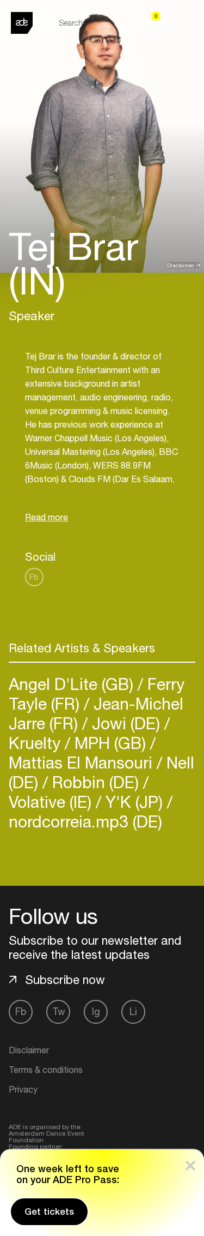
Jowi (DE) (126, 723)
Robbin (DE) (95, 781)
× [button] (190, 1163)
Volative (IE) (52, 801)
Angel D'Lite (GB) (73, 683)
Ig (96, 1011)
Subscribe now (65, 980)
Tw (58, 1011)
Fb (34, 576)
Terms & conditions (46, 1069)
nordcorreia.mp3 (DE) (85, 821)
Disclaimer (180, 265)
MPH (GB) (110, 742)
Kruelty (37, 742)
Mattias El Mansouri (83, 762)
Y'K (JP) (134, 801)
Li (133, 1011)
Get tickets (49, 1211)
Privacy (23, 1089)
